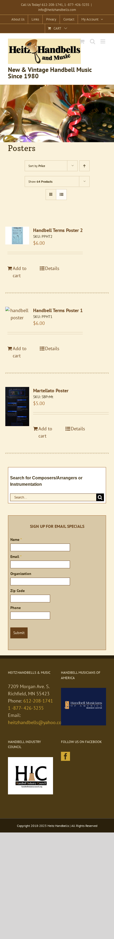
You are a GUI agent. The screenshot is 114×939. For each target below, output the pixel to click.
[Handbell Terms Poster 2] (17, 235)
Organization (20, 573)
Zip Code (17, 590)
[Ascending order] (84, 165)
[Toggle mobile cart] (82, 41)
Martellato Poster (50, 390)
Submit (19, 632)
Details (52, 268)
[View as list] (61, 194)
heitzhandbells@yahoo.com (36, 722)
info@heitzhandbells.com (57, 9)
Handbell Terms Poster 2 (58, 230)
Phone (15, 607)
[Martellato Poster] (17, 406)
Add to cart (20, 272)
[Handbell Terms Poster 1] (17, 314)
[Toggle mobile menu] (103, 41)
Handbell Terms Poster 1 (58, 310)
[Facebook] (65, 756)
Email (15, 556)
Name (16, 539)
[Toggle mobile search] (92, 41)
